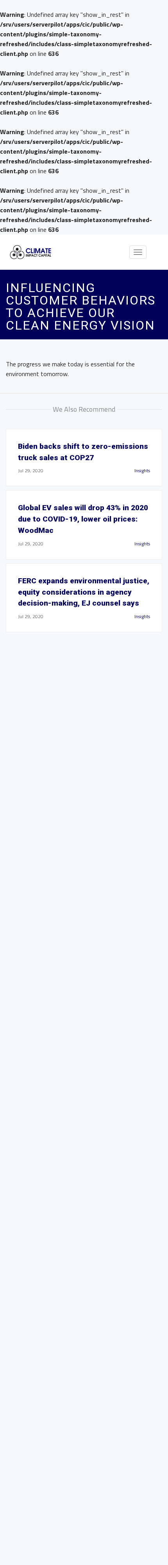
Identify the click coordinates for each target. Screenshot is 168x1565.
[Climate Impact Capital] (31, 252)
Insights (142, 470)
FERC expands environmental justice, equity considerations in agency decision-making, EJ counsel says (83, 592)
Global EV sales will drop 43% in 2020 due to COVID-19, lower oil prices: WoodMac (83, 519)
